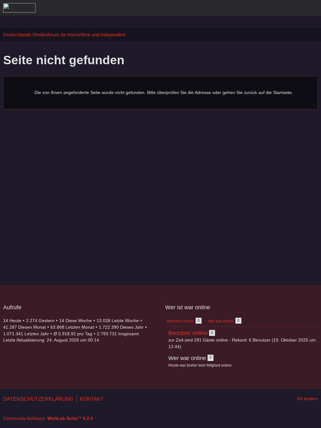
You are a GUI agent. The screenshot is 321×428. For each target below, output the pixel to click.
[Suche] (281, 8)
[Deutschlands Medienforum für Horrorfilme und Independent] (19, 8)
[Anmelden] (297, 8)
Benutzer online (188, 333)
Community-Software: (48, 418)
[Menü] (313, 8)
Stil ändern (307, 398)
